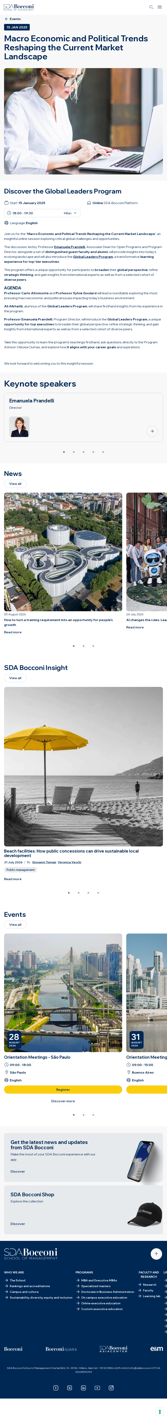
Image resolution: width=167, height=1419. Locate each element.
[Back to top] (156, 1254)
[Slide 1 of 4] (69, 893)
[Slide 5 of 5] (103, 452)
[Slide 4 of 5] (93, 452)
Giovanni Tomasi (44, 862)
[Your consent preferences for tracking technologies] (160, 1412)
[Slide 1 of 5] (64, 452)
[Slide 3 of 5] (83, 452)
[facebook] (56, 1388)
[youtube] (97, 1388)
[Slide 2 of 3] (83, 646)
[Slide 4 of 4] (98, 893)
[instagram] (111, 1388)
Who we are (14, 1272)
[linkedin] (83, 1388)
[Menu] (160, 7)
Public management (21, 870)
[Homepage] (31, 1254)
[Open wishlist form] (8, 1413)
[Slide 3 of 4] (88, 893)
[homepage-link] (18, 7)
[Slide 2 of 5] (74, 452)
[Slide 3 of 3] (93, 646)
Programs (84, 1272)
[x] (70, 1388)
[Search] (151, 7)
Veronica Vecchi (69, 862)
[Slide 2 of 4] (78, 893)
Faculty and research (149, 1275)
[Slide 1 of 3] (74, 646)
